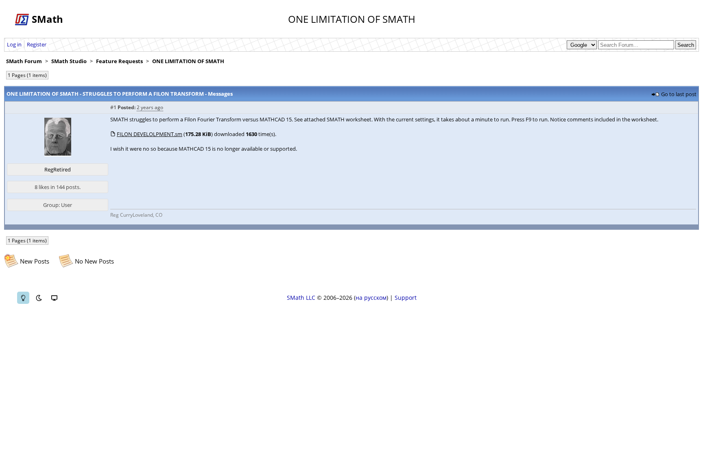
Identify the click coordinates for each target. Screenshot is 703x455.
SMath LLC (301, 297)
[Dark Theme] (39, 298)
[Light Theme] (23, 298)
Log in (14, 44)
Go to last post (678, 94)
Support (406, 297)
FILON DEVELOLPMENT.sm (149, 134)
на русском (371, 297)
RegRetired (57, 169)
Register (36, 44)
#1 (113, 107)
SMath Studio (69, 61)
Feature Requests (119, 61)
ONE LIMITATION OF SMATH (188, 61)
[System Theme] (54, 298)
